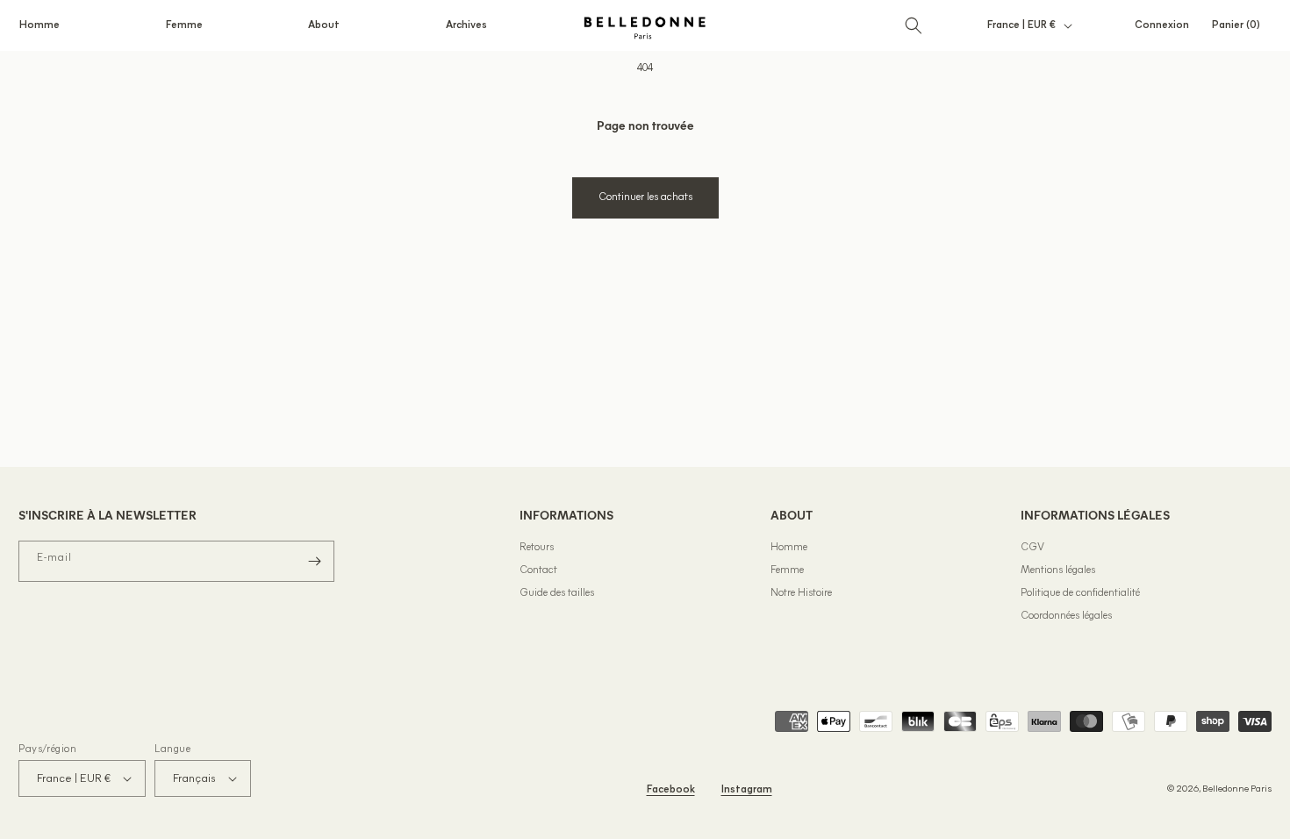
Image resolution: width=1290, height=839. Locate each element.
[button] (39, 25)
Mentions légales (1058, 570)
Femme (787, 570)
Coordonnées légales (1066, 616)
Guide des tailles (557, 593)
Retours (537, 547)
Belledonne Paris (1237, 789)
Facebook (671, 790)
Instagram (746, 790)
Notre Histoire (801, 593)
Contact (538, 570)
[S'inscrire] (314, 561)
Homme (788, 547)
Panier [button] (1242, 25)
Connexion (1161, 29)
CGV (1032, 547)
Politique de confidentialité (1080, 593)
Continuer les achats (645, 197)
